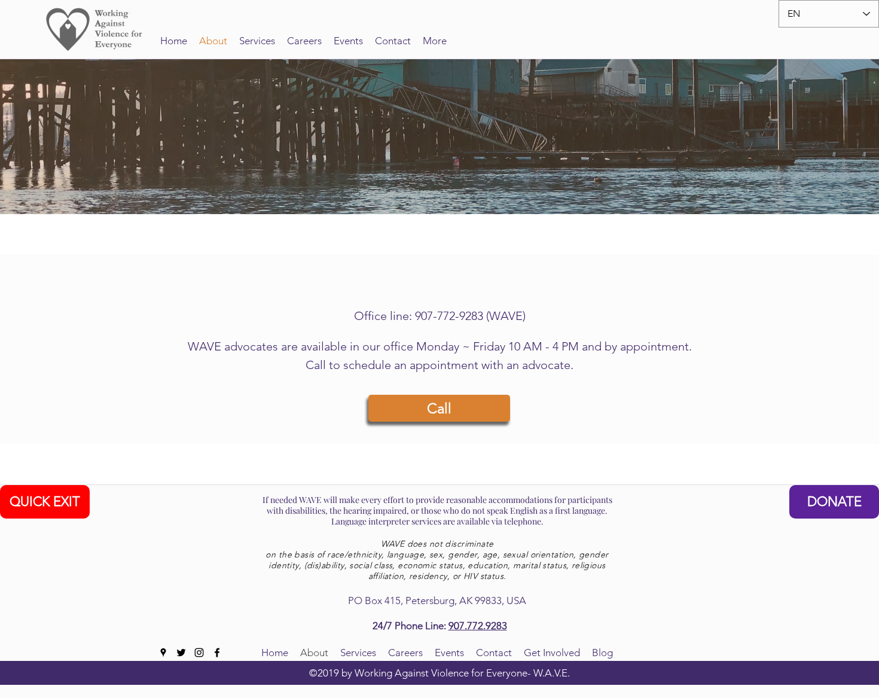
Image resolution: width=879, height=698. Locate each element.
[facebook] (217, 653)
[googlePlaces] (163, 653)
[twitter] (181, 653)
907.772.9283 (477, 626)
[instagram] (199, 653)
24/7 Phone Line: (410, 626)
